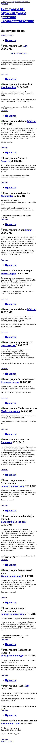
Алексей (5, 161)
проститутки (8, 345)
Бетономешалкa (10, 382)
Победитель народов (12, 655)
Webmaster (7, 195)
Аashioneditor (8, 87)
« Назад (3, 35)
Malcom (31, 121)
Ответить (4, 74)
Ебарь (28, 229)
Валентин (6, 442)
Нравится (10, 40)
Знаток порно (8, 273)
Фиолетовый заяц (11, 576)
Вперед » (10, 35)
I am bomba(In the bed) (13, 521)
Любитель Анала (10, 411)
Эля (25, 45)
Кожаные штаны (10, 723)
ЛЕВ (26, 685)
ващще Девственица (12, 486)
